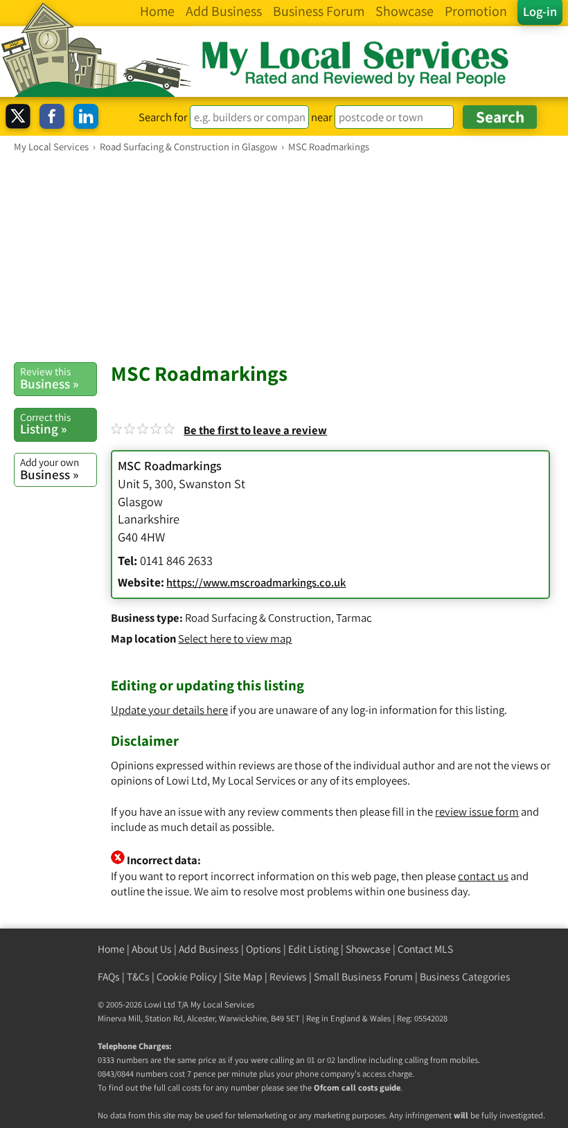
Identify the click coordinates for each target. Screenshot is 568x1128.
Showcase (368, 949)
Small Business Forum (363, 976)
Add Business (209, 949)
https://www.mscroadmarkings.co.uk (256, 582)
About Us (152, 949)
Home (111, 949)
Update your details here (169, 709)
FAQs (109, 976)
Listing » (45, 424)
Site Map (243, 976)
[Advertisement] (284, 257)
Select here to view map (235, 638)
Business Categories (465, 976)
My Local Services (222, 1004)
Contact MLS (425, 949)
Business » (49, 378)
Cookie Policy (187, 976)
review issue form (477, 811)
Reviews (288, 976)
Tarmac (354, 617)
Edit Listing (313, 949)
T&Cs (138, 976)
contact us (483, 876)
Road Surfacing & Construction (258, 617)
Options (263, 949)
